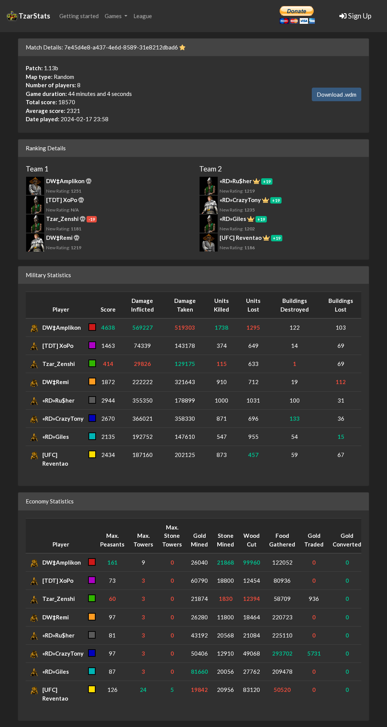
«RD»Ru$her (58, 400)
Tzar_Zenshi (58, 363)
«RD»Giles (55, 436)
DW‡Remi (55, 381)
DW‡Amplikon (61, 327)
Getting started (79, 15)
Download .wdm (336, 94)
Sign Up (359, 15)
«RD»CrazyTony (63, 418)
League (142, 15)
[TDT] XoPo (57, 345)
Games (114, 15)
